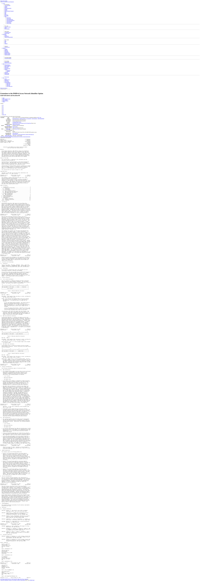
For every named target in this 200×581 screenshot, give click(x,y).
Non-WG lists (7, 33)
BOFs (6, 27)
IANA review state (8, 135)
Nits (20, 136)
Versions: (1, 103)
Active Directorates (10, 19)
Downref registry (7, 68)
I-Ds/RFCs (8, 70)
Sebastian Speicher (23, 118)
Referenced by (16, 136)
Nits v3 (22, 136)
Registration (7, 51)
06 (2, 110)
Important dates (7, 52)
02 (2, 107)
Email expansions (5, 100)
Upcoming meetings (8, 58)
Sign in (6, 78)
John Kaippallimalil (41, 118)
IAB (5, 40)
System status (7, 74)
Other (5, 16)
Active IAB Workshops (10, 20)
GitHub (31, 580)
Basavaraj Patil (15, 126)
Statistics (6, 69)
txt (13, 122)
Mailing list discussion (16, 124)
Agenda (6, 49)
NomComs (6, 67)
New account (7, 81)
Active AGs (9, 17)
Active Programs (9, 21)
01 (2, 106)
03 (2, 108)
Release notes (7, 73)
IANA (21, 579)
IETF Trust (14, 579)
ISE (5, 42)
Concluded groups (8, 32)
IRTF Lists (8, 84)
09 (2, 113)
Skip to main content (3, 0)
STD (5, 47)
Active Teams (9, 23)
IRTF (5, 13)
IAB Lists (8, 85)
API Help (6, 72)
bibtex (18, 122)
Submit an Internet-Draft (9, 37)
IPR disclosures (7, 64)
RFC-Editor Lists (9, 86)
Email (33, 580)
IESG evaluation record (6, 98)
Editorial (6, 43)
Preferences (6, 80)
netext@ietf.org (15, 134)
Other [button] (3, 63)
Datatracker (12, 1)
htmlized (15, 122)
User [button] (3, 77)
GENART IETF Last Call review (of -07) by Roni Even (22, 123)
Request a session (7, 53)
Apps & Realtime (7, 5)
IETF (1, 579)
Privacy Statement (25, 579)
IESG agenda (7, 66)
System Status (22, 580)
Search (6, 35)
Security (6, 10)
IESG (3, 579)
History (3, 101)
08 (2, 112)
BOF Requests (7, 28)
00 (2, 105)
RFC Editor (6, 15)
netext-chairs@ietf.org (21, 134)
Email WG (7, 136)
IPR (9, 136)
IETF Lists (8, 83)
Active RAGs (9, 22)
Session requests (7, 54)
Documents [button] (4, 34)
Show (14, 127)
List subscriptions (7, 82)
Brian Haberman (15, 133)
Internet (6, 7)
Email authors (2, 136)
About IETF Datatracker (4, 580)
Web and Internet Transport (9, 11)
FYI (9, 47)
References (12, 136)
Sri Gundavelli (28, 118)
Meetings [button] (4, 48)
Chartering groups (8, 26)
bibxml (20, 122)
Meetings (8, 71)
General (6, 6)
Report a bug (7, 76)
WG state (8, 125)
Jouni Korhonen (34, 118)
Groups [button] (3, 3)
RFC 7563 (4, 114)
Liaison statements (8, 65)
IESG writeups (4, 99)
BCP (7, 47)
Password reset (7, 79)
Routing (6, 9)
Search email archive (26, 136)
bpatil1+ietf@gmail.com (30, 134)
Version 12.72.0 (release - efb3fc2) (14, 580)
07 (2, 111)
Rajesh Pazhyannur (16, 118)
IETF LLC (6, 14)
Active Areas (9, 18)
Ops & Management (8, 8)
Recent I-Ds (7, 36)
